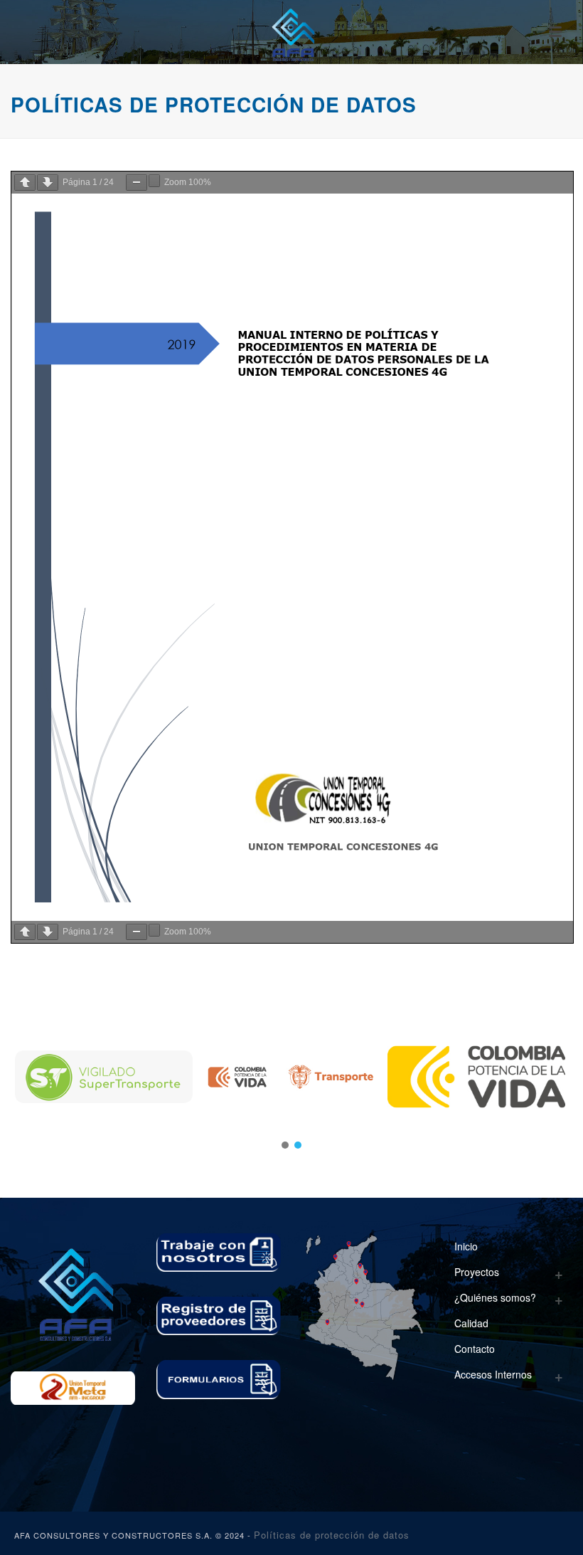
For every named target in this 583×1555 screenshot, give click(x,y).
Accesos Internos (493, 1374)
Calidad (471, 1323)
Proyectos (476, 1272)
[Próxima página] (47, 182)
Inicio (466, 1246)
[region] (291, 1077)
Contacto (474, 1348)
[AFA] (291, 32)
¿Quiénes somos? (495, 1297)
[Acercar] (154, 180)
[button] (285, 1145)
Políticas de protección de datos (332, 1534)
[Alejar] (136, 182)
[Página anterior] (25, 182)
